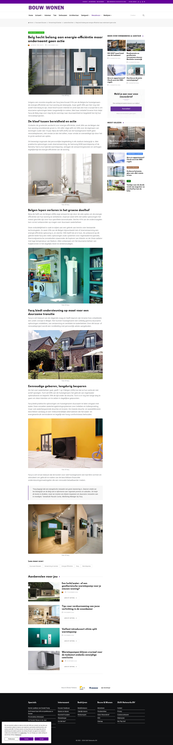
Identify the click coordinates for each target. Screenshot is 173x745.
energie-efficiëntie (67, 566)
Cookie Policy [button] (23, 733)
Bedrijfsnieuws (82, 708)
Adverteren (92, 1)
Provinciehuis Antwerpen (36, 717)
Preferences (11, 739)
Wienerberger (62, 718)
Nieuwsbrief (100, 1)
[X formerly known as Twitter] (140, 2)
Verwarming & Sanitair (55, 22)
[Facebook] (138, 2)
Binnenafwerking (132, 167)
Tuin (54, 15)
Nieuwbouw (96, 15)
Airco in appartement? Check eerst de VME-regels (116, 80)
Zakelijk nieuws (82, 711)
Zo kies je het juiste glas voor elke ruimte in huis (135, 173)
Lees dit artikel (69, 598)
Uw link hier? (62, 721)
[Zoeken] (143, 15)
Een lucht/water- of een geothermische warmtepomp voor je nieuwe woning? (81, 586)
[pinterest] (144, 2)
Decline (26, 739)
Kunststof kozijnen (64, 715)
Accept (41, 739)
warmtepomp (86, 566)
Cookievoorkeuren (123, 715)
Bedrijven (107, 15)
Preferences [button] (18, 734)
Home (31, 15)
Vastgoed (84, 15)
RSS (98, 718)
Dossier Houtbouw (64, 708)
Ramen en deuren (63, 711)
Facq (77, 566)
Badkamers (113, 129)
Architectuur (74, 15)
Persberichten (101, 711)
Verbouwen (63, 15)
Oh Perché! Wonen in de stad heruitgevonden (37, 721)
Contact (85, 1)
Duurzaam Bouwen (40, 22)
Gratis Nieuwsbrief (103, 715)
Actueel (38, 15)
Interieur (48, 15)
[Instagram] (142, 2)
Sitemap (100, 721)
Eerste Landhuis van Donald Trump (39, 708)
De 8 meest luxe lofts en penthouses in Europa (40, 712)
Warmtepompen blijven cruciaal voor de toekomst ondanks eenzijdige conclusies (82, 655)
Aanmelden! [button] (126, 109)
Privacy (119, 711)
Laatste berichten (69, 22)
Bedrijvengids (82, 715)
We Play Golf (121, 721)
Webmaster (121, 718)
